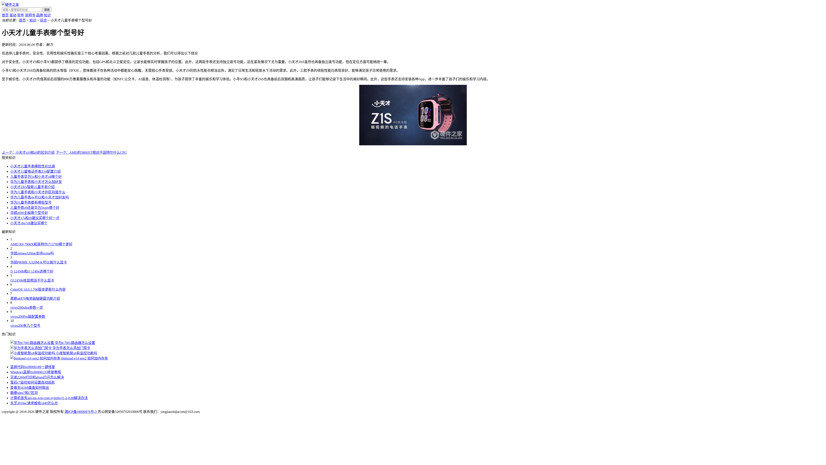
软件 (20, 15)
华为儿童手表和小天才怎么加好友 (36, 182)
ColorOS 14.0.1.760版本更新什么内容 (38, 289)
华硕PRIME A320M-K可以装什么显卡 (38, 262)
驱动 (12, 15)
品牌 (39, 15)
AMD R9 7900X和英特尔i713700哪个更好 (41, 244)
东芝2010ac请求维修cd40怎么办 (34, 403)
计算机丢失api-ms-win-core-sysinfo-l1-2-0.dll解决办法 (49, 398)
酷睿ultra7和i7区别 (24, 393)
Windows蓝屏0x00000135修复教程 (35, 372)
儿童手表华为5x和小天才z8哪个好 (36, 176)
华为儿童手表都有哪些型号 (31, 202)
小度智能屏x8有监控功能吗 (76, 353)
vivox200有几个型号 (25, 325)
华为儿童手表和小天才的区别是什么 (37, 192)
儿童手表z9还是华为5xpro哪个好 (34, 207)
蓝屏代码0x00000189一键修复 (32, 367)
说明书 (30, 15)
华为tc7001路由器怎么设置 (75, 343)
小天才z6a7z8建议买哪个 (29, 223)
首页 (5, 15)
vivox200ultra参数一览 (26, 307)
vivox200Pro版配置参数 (27, 316)
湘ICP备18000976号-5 (81, 412)
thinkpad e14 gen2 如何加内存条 (84, 358)
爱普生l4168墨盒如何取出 (29, 387)
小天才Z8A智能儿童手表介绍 (32, 187)
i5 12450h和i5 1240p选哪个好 (31, 271)
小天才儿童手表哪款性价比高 (32, 166)
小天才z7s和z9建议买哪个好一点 (34, 218)
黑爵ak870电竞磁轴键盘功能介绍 (35, 298)
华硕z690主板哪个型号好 (29, 213)
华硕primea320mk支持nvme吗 (32, 253)
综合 (43, 20)
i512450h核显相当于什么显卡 (32, 280)
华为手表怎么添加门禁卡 (71, 348)
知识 (47, 15)
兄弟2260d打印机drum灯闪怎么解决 (37, 377)
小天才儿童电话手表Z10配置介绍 (35, 171)
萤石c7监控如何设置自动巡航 (32, 382)
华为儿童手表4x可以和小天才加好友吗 (39, 197)
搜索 (47, 9)
